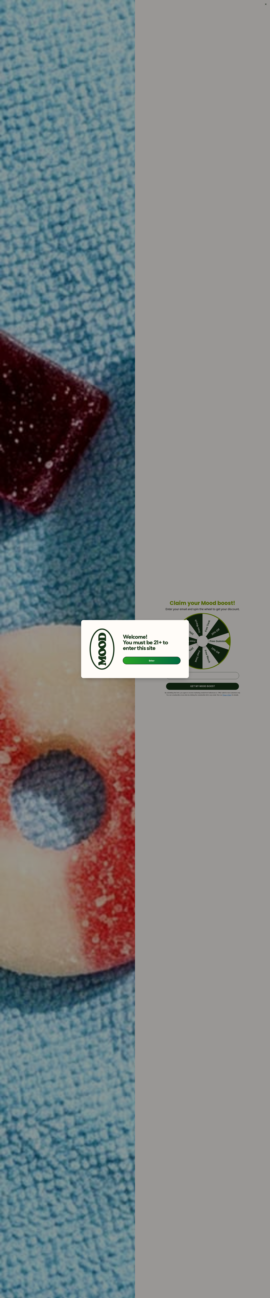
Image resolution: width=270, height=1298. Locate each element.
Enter (151, 660)
